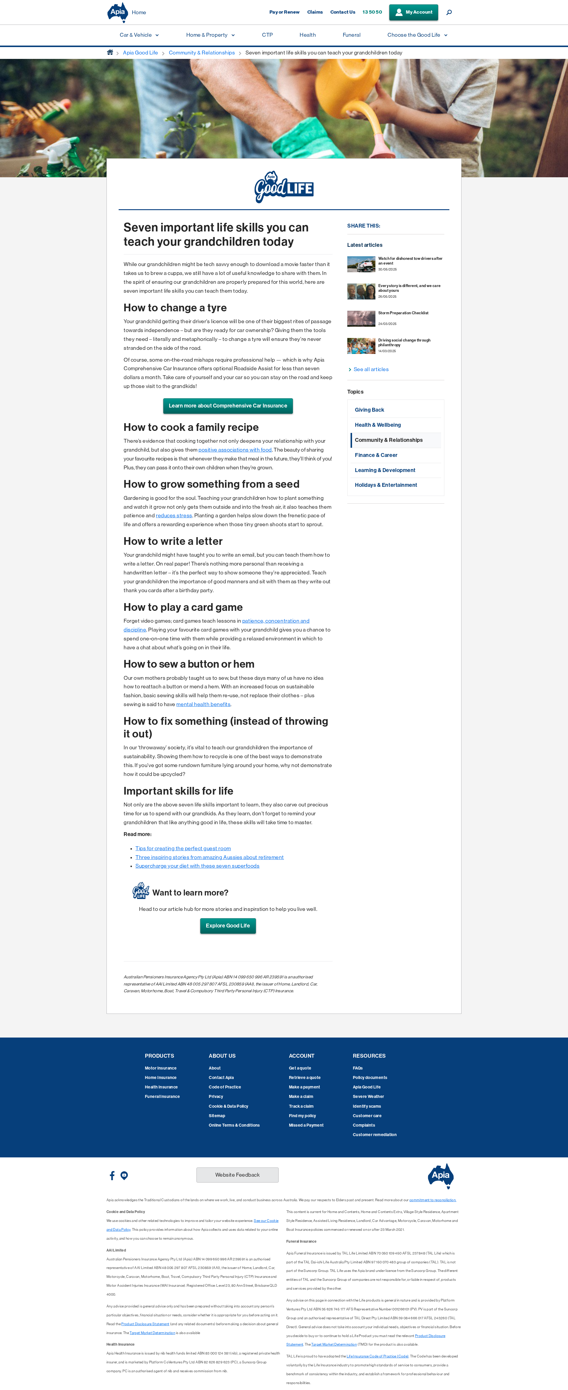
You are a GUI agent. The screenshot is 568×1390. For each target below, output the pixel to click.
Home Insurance (161, 1077)
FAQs (358, 1068)
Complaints (364, 1125)
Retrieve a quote (305, 1077)
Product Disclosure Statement (145, 1324)
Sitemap (217, 1115)
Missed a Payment (306, 1125)
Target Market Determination (152, 1333)
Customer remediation (375, 1134)
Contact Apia (221, 1077)
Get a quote (300, 1068)
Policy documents (370, 1077)
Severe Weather (368, 1096)
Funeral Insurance (162, 1096)
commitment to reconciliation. (432, 1200)
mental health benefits (203, 704)
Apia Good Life (367, 1087)
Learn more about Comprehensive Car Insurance (228, 405)
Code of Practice (225, 1087)
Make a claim (301, 1096)
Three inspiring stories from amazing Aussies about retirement (209, 857)
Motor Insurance (161, 1068)
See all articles (371, 369)
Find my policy (302, 1115)
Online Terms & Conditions (234, 1125)
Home (139, 12)
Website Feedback (237, 1175)
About (215, 1068)
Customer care (367, 1115)
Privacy (216, 1096)
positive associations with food (235, 450)
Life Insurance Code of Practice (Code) (378, 1356)
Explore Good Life (228, 925)
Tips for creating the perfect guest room (183, 848)
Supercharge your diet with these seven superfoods (197, 866)
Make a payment (304, 1087)
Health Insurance (161, 1087)
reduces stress (174, 515)
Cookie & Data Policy (228, 1106)
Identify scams (367, 1106)
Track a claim (301, 1106)
